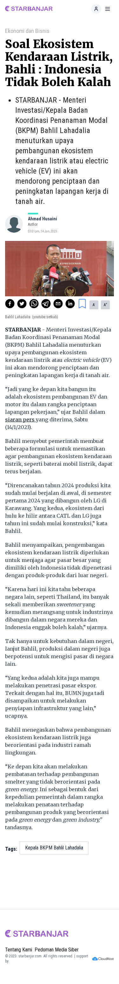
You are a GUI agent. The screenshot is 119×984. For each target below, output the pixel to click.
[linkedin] (70, 303)
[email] (58, 303)
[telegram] (46, 303)
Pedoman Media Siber (57, 950)
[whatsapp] (34, 303)
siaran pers (20, 419)
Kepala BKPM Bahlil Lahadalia (54, 848)
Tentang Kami (18, 950)
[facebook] (10, 303)
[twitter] (22, 303)
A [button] (94, 304)
